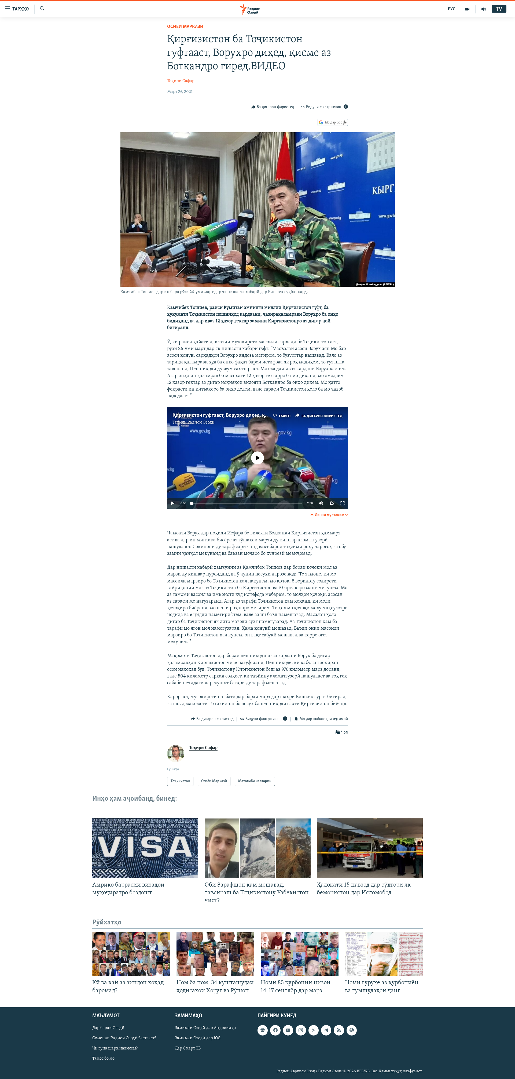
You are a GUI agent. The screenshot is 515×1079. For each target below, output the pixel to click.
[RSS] (339, 1030)
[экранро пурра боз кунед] (342, 503)
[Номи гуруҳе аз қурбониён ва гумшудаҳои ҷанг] (384, 954)
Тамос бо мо (103, 1058)
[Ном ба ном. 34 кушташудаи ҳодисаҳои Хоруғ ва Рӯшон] (215, 954)
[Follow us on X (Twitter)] (313, 1030)
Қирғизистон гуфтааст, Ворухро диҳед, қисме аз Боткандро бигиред (249, 415)
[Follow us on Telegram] (326, 1030)
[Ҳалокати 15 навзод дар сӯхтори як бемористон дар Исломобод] (370, 848)
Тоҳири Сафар (180, 81)
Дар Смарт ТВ (188, 1048)
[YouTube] (467, 9)
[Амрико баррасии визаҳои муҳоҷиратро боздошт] (145, 848)
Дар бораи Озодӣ (108, 1028)
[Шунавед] (484, 9)
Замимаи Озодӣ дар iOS (197, 1038)
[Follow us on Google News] (263, 1030)
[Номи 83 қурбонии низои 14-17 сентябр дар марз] (300, 954)
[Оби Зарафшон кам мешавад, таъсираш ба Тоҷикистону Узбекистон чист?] (258, 848)
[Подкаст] (352, 1030)
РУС (451, 9)
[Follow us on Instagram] (301, 1030)
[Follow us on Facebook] (275, 1030)
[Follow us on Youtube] (288, 1030)
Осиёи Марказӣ (185, 26)
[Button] (272, 107)
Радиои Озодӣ (201, 422)
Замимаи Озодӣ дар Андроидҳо (205, 1028)
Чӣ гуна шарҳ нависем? (115, 1048)
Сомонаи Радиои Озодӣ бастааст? (124, 1038)
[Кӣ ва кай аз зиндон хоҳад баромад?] (131, 954)
